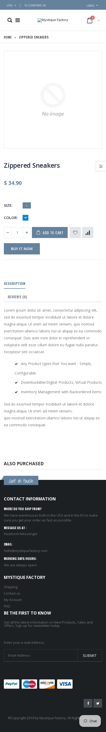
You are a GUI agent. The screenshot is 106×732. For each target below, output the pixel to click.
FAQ (7, 606)
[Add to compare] (87, 232)
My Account (13, 599)
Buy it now (22, 248)
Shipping (10, 587)
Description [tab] (14, 283)
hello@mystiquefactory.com (25, 550)
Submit (90, 655)
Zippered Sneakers (32, 165)
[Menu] (17, 20)
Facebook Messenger (21, 533)
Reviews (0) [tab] (17, 296)
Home (8, 37)
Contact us (12, 593)
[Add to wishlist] (75, 232)
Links (90, 5)
